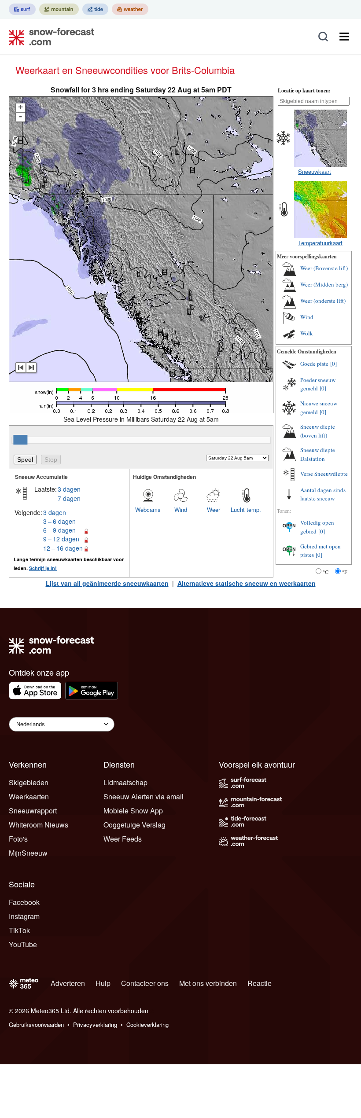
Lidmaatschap (125, 782)
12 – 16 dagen (63, 548)
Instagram (24, 916)
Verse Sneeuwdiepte (324, 474)
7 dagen (69, 498)
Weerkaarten (29, 796)
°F (344, 571)
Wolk (306, 333)
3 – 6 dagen (59, 521)
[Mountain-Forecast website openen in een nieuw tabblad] (59, 9)
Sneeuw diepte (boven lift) (317, 431)
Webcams (148, 509)
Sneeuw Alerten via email (143, 796)
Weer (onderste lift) (323, 301)
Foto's (18, 839)
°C (325, 571)
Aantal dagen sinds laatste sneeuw (323, 494)
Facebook (24, 902)
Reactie (259, 983)
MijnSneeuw (28, 853)
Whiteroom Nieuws (38, 825)
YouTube (23, 944)
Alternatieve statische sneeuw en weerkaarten (246, 583)
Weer (213, 509)
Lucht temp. (246, 509)
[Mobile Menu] (344, 36)
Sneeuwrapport (33, 810)
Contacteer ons (145, 983)
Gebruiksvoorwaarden (36, 1024)
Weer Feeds (122, 839)
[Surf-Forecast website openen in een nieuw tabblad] (22, 9)
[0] (333, 364)
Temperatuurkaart (320, 243)
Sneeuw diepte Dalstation (317, 454)
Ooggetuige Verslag (134, 825)
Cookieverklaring (147, 1024)
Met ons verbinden (208, 983)
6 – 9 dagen (59, 530)
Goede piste (314, 364)
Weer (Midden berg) (324, 284)
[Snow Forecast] (49, 36)
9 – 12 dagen (61, 538)
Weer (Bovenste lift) (324, 268)
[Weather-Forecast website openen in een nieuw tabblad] (130, 9)
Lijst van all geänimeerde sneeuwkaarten (107, 583)
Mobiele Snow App (133, 810)
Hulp (103, 983)
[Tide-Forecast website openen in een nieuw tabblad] (95, 9)
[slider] (20, 440)
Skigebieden (28, 782)
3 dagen (69, 489)
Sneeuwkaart (314, 171)
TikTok (19, 930)
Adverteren (68, 983)
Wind (180, 509)
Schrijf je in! (43, 568)
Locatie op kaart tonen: (304, 90)
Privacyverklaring (95, 1024)
